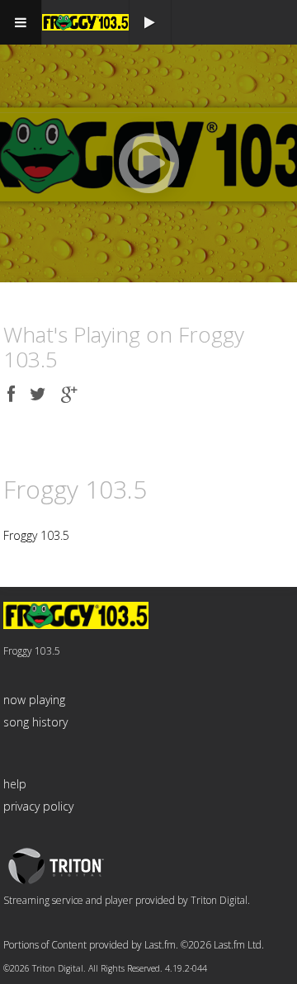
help (14, 784)
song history (35, 722)
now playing (34, 699)
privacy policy (38, 806)
